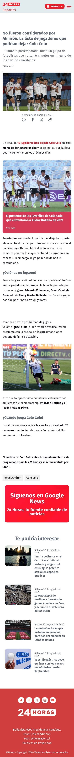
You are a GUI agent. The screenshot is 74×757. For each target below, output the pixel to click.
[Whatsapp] (23, 119)
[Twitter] (41, 119)
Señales (55, 6)
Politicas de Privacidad (37, 743)
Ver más (10, 228)
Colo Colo (32, 478)
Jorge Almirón (12, 478)
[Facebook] (32, 119)
